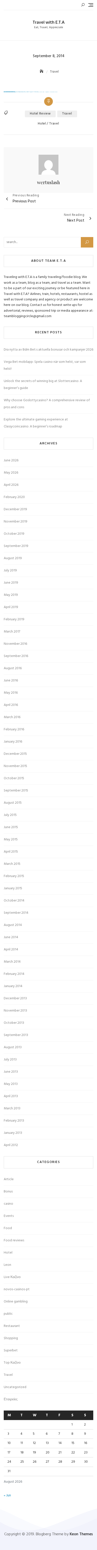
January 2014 (13, 986)
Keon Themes (81, 1534)
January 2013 (13, 1133)
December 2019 (15, 509)
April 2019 (11, 607)
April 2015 (11, 852)
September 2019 (16, 546)
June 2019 (11, 583)
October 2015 (14, 778)
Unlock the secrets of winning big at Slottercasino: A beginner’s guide (43, 384)
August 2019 (13, 558)
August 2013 (13, 1047)
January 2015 (13, 888)
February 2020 (14, 497)
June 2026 (11, 460)
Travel (54, 123)
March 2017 (12, 632)
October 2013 (14, 1023)
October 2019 (14, 534)
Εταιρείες (11, 1399)
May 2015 (11, 839)
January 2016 (13, 742)
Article (9, 1179)
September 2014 (16, 913)
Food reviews (14, 1240)
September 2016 (16, 656)
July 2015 (10, 815)
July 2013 (10, 1059)
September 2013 (16, 1035)
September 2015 (16, 790)
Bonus (8, 1191)
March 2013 (12, 1108)
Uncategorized (15, 1387)
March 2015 (12, 864)
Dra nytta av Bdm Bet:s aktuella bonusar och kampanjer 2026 (48, 350)
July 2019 (10, 570)
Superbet (11, 1350)
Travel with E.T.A (49, 22)
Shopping (11, 1338)
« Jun (7, 1495)
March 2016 (12, 717)
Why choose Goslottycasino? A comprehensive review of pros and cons (47, 403)
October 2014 (14, 901)
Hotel (42, 123)
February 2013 (14, 1121)
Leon (7, 1265)
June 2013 (11, 1072)
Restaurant (12, 1326)
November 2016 (15, 644)
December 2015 (15, 754)
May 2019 (11, 595)
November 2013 (15, 1011)
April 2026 (11, 485)
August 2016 (13, 668)
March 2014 (12, 962)
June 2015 (11, 827)
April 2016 (11, 705)
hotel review (40, 113)
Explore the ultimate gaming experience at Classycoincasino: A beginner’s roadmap (36, 423)
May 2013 (11, 1084)
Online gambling (16, 1301)
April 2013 (11, 1096)
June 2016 (11, 680)
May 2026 (11, 473)
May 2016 (11, 693)
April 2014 (11, 949)
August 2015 (13, 803)
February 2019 (14, 619)
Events (9, 1216)
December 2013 (15, 998)
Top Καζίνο (12, 1363)
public (8, 1314)
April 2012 (11, 1145)
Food (8, 1228)
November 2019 (15, 521)
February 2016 (14, 729)
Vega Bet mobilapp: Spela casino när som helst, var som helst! (45, 365)
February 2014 (14, 974)
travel (67, 113)
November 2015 (15, 766)
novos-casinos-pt (17, 1289)
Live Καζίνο (12, 1277)
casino (8, 1204)
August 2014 (13, 925)
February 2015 (14, 876)
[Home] (42, 72)
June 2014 (11, 937)
